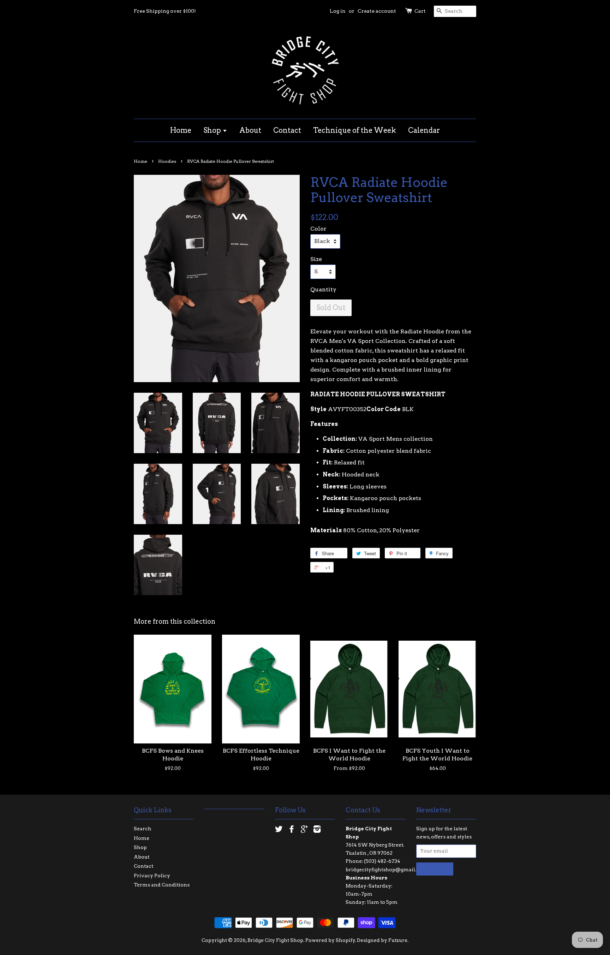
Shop (212, 130)
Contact (287, 130)
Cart (420, 11)
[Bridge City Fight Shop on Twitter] (279, 830)
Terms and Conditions (162, 885)
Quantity (323, 289)
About (250, 130)
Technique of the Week (354, 130)
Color (318, 228)
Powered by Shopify (330, 940)
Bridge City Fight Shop (275, 940)
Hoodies (167, 161)
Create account (377, 11)
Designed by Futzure (382, 940)
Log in (338, 11)
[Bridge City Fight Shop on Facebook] (291, 830)
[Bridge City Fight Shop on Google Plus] (304, 830)
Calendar (424, 130)
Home (180, 130)
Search (142, 828)
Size (316, 259)
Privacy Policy (152, 875)
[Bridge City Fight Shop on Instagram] (317, 830)
